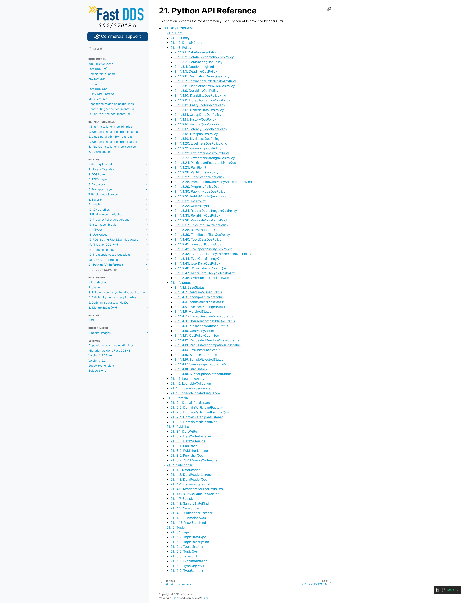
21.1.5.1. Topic (181, 532)
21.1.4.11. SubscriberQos (188, 518)
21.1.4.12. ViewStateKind (188, 522)
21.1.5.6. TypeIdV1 (184, 556)
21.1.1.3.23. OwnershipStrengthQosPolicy (204, 158)
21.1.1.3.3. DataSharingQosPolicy (198, 62)
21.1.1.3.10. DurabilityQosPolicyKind (200, 95)
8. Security (95, 199)
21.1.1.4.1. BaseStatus (189, 287)
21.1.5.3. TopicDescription (190, 542)
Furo (205, 597)
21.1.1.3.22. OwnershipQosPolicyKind (201, 153)
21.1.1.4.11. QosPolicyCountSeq (196, 335)
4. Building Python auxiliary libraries (112, 297)
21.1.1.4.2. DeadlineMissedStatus (198, 292)
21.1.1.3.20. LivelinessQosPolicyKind (200, 143)
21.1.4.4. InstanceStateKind (190, 484)
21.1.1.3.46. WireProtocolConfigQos (200, 268)
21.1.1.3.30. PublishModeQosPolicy (199, 191)
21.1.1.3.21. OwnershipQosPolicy (197, 148)
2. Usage (94, 287)
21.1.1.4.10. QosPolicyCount (194, 331)
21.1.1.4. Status (181, 283)
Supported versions (101, 365)
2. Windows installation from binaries (113, 131)
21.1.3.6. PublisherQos (187, 455)
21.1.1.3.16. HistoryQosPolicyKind (198, 124)
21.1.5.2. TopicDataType (188, 537)
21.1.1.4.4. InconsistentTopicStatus (199, 302)
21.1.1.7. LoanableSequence (190, 388)
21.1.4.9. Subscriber (185, 508)
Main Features (97, 99)
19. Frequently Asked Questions (109, 254)
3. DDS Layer (97, 174)
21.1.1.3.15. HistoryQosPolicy (195, 119)
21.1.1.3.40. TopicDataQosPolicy (197, 239)
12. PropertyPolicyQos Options (108, 219)
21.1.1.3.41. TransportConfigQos (197, 244)
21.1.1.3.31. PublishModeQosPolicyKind (202, 196)
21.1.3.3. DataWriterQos (188, 441)
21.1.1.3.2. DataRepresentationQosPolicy (204, 57)
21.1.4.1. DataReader (185, 470)
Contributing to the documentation (111, 109)
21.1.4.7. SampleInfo (185, 498)
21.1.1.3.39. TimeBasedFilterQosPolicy (202, 235)
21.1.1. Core (175, 33)
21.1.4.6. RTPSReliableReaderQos (195, 494)
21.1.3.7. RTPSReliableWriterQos (194, 460)
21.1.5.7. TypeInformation (189, 561)
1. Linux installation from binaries (110, 126)
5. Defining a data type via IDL (108, 302)
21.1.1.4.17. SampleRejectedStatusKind (202, 364)
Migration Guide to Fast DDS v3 (109, 350)
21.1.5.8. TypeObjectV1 (187, 566)
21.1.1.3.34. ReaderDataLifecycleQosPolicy (205, 211)
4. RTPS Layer (97, 179)
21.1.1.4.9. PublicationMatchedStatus (201, 326)
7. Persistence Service (103, 194)
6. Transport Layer (100, 189)
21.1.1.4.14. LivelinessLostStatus (197, 350)
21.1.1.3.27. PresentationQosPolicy (199, 177)
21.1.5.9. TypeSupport (187, 570)
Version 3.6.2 (97, 360)
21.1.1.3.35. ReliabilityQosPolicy (197, 215)
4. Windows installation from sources (113, 141)
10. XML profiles (99, 209)
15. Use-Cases (97, 234)
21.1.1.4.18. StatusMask (190, 369)
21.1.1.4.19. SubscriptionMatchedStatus (202, 374)
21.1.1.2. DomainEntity (186, 43)
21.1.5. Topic (176, 527)
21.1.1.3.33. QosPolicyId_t (193, 206)
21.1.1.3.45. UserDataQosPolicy (197, 263)
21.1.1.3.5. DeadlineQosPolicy (195, 71)
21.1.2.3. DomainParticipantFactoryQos (200, 412)
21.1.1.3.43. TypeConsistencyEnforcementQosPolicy (212, 254)
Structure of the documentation (109, 114)
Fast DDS (97, 69)
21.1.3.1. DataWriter (184, 431)
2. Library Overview (101, 169)
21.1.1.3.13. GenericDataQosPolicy (199, 110)
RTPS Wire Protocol (101, 94)
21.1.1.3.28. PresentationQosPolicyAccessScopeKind (213, 182)
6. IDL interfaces (102, 307)
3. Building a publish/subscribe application (116, 292)
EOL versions (97, 370)
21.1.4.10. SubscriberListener (192, 513)
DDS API (93, 84)
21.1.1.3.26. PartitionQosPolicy (196, 172)
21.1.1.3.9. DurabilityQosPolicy (196, 91)
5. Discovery (96, 184)
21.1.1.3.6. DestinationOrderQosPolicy (201, 76)
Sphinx (176, 597)
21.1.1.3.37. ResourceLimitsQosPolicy (201, 225)
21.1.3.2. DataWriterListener (191, 436)
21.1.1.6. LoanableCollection (191, 383)
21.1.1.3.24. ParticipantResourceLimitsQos (205, 163)
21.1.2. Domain (177, 398)
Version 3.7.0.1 (100, 355)
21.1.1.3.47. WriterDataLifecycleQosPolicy (204, 273)
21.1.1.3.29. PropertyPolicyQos (196, 187)
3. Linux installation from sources (110, 136)
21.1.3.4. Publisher (184, 446)
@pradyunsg (192, 597)
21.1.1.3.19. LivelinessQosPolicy (197, 139)
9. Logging (95, 204)
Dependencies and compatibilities (111, 104)
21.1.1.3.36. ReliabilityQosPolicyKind (200, 220)
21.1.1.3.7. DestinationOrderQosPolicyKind (205, 81)
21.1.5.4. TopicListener (187, 546)
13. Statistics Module (102, 224)
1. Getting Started (100, 164)
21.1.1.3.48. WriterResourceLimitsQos (201, 278)
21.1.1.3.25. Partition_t (190, 167)
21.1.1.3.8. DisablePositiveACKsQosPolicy (204, 86)
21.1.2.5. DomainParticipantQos (194, 422)
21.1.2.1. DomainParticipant (190, 402)
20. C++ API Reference (103, 259)
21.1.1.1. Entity (180, 38)
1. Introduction (97, 282)
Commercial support (101, 74)
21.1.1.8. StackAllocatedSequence (195, 393)
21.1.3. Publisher (178, 426)
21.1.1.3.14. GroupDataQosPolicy (197, 115)
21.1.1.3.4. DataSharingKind (194, 67)
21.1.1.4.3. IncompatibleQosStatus (199, 297)
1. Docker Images (99, 333)
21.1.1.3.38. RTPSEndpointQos (196, 230)
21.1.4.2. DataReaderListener (192, 474)
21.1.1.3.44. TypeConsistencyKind (198, 259)
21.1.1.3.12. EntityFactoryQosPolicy (199, 105)
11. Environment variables (105, 214)
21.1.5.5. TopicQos (184, 551)
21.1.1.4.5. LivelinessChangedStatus (200, 307)
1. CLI (91, 320)
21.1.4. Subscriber (180, 465)
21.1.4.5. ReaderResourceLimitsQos (197, 489)
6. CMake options (99, 151)
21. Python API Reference (105, 264)
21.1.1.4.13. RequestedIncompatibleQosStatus (207, 345)
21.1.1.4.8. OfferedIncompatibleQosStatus (204, 321)
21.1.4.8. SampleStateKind (190, 503)
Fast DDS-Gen (97, 89)
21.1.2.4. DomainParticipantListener (197, 417)
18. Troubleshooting (101, 249)
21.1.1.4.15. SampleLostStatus (195, 355)
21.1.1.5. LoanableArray (187, 378)
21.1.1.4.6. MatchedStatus (192, 311)
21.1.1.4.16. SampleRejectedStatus (198, 359)
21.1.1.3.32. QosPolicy (190, 201)
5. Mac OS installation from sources (112, 146)
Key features (96, 79)
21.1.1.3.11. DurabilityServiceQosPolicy (202, 100)
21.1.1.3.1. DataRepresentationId (197, 52)
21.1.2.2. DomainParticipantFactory (197, 407)
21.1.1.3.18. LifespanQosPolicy (196, 134)
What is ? (100, 63)
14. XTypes (95, 229)
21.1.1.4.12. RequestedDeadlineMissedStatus (206, 340)
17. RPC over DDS (102, 244)
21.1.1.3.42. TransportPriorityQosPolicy (203, 249)
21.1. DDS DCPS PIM (105, 269)
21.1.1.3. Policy (181, 47)
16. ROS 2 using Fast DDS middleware (113, 239)
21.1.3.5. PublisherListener (190, 450)
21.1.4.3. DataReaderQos (189, 479)
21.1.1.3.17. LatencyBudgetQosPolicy (200, 129)
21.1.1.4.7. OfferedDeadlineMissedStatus (203, 316)
